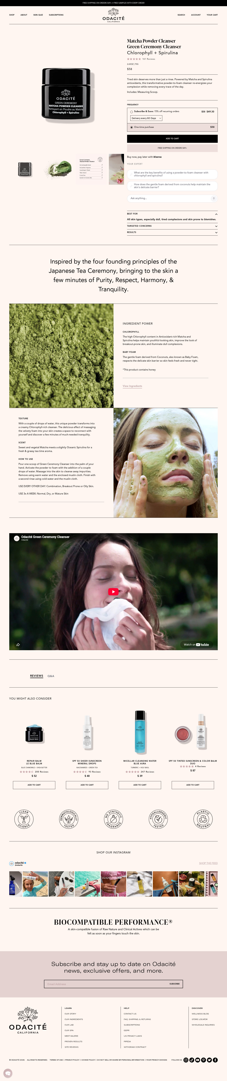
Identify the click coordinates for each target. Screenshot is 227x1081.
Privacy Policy (72, 1060)
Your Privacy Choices (156, 1060)
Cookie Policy (88, 1060)
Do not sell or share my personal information (120, 1060)
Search (181, 15)
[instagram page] (185, 1060)
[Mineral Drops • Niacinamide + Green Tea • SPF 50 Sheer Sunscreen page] (87, 732)
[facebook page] (215, 1060)
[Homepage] (113, 15)
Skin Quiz (38, 15)
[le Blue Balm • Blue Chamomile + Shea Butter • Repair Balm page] (34, 732)
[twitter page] (209, 1060)
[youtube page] (197, 1060)
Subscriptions (56, 15)
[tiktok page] (191, 1060)
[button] (131, 112)
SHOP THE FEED (208, 863)
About (24, 15)
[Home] (27, 1020)
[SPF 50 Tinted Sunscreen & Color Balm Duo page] (193, 732)
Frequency (133, 105)
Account (196, 15)
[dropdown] (11, 15)
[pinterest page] (203, 1060)
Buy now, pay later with (144, 157)
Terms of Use (56, 1060)
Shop (11, 15)
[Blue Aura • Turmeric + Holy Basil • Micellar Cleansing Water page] (140, 732)
